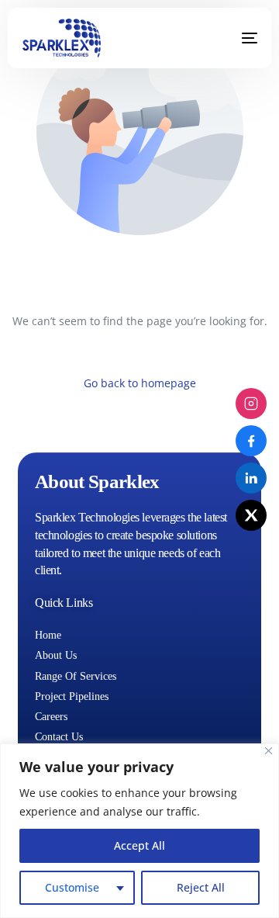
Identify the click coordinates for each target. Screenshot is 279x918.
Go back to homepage (140, 383)
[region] (139, 830)
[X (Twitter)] (251, 515)
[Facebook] (251, 440)
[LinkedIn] (251, 478)
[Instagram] (251, 403)
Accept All (139, 845)
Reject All (201, 887)
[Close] (268, 750)
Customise (72, 887)
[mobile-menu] (238, 38)
